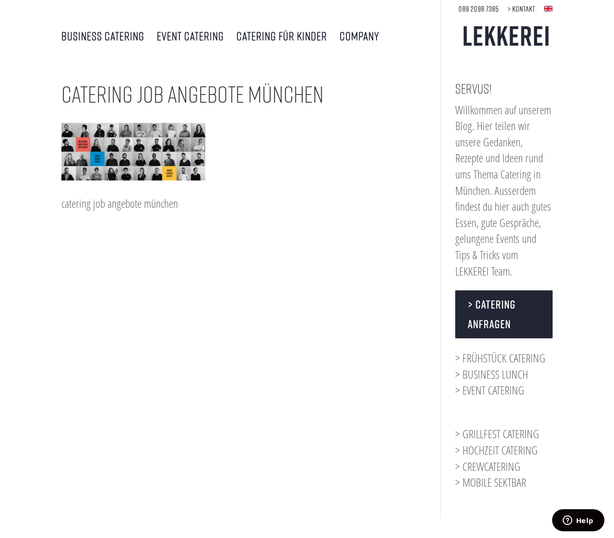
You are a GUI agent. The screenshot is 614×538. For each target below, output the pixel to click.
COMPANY (359, 37)
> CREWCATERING (487, 466)
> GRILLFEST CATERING (497, 434)
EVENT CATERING (190, 37)
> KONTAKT (521, 8)
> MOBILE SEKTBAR (490, 482)
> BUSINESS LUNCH (491, 374)
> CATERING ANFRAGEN (492, 314)
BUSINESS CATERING (102, 37)
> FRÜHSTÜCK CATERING (500, 358)
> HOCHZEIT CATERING (496, 450)
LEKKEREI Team (482, 271)
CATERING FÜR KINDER (281, 37)
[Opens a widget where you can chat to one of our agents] (578, 521)
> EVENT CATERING (489, 390)
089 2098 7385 (479, 8)
